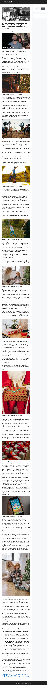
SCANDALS (41, 2)
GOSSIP (29, 2)
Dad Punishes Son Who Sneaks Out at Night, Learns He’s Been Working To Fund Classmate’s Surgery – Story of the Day (16, 677)
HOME (24, 2)
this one (21, 658)
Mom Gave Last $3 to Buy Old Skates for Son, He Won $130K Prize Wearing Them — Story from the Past (15, 675)
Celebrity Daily (7, 2)
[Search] (43, 8)
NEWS (34, 2)
